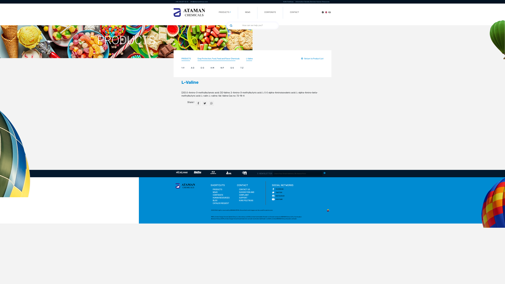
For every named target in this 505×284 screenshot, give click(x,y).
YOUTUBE (279, 199)
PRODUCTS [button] (224, 12)
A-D (192, 68)
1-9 (182, 68)
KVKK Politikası (288, 2)
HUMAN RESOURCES (221, 198)
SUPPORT (243, 198)
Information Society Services (306, 2)
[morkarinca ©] (328, 210)
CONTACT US (244, 189)
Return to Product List (314, 59)
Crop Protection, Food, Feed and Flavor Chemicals (219, 59)
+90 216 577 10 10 (182, 2)
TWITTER (279, 192)
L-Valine (249, 59)
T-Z (241, 68)
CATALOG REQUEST (221, 203)
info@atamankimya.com (199, 2)
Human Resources (322, 2)
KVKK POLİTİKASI (246, 200)
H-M (212, 68)
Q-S (232, 68)
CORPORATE (270, 12)
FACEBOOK (280, 189)
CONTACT (294, 12)
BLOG (215, 200)
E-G (202, 68)
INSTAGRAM (280, 196)
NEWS (247, 12)
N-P (222, 68)
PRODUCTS (186, 59)
